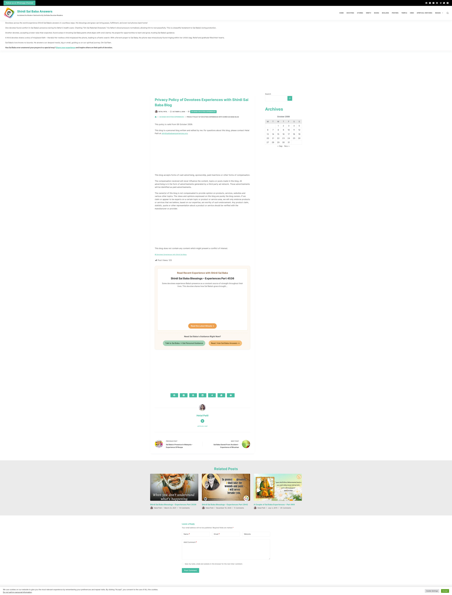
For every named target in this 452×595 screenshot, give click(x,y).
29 (278, 142)
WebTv (368, 13)
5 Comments (239, 508)
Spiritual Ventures (424, 13)
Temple (404, 13)
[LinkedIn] (202, 395)
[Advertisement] (226, 67)
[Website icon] (202, 421)
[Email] (231, 395)
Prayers (395, 13)
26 (299, 138)
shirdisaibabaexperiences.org (175, 133)
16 (283, 134)
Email (217, 534)
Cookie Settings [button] (432, 591)
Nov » (287, 146)
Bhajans (385, 13)
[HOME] (156, 117)
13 (268, 134)
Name (187, 534)
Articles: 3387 (202, 426)
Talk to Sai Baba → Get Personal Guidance (184, 343)
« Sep (279, 146)
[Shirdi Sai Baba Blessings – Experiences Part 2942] (226, 487)
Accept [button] (445, 591)
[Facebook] (426, 3)
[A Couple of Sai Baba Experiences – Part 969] (278, 487)
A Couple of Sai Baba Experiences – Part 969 (274, 504)
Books (376, 13)
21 (273, 138)
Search (268, 94)
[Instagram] (433, 3)
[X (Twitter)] (430, 3)
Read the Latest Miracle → (202, 326)
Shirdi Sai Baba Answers (34, 11)
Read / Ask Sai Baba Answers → (225, 343)
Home (341, 13)
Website (247, 534)
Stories (360, 13)
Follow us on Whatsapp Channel (19, 3)
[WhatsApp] (444, 3)
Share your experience (65, 47)
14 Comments (184, 508)
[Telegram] (440, 3)
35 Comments (285, 508)
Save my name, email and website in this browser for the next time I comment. (214, 564)
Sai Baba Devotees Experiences (203, 111)
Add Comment (190, 542)
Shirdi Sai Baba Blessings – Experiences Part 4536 (202, 278)
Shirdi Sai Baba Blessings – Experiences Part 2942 (225, 504)
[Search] (447, 13)
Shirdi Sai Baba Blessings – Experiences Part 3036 (173, 504)
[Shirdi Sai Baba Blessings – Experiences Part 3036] (174, 487)
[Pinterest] (437, 3)
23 (283, 138)
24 (289, 138)
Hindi (412, 13)
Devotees (350, 13)
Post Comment (190, 570)
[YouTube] (447, 3)
